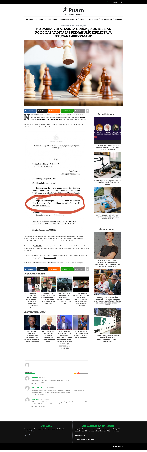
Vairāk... (31, 431)
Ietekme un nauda (67, 26)
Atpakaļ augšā (116, 446)
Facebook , (60, 263)
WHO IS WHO (38, 246)
